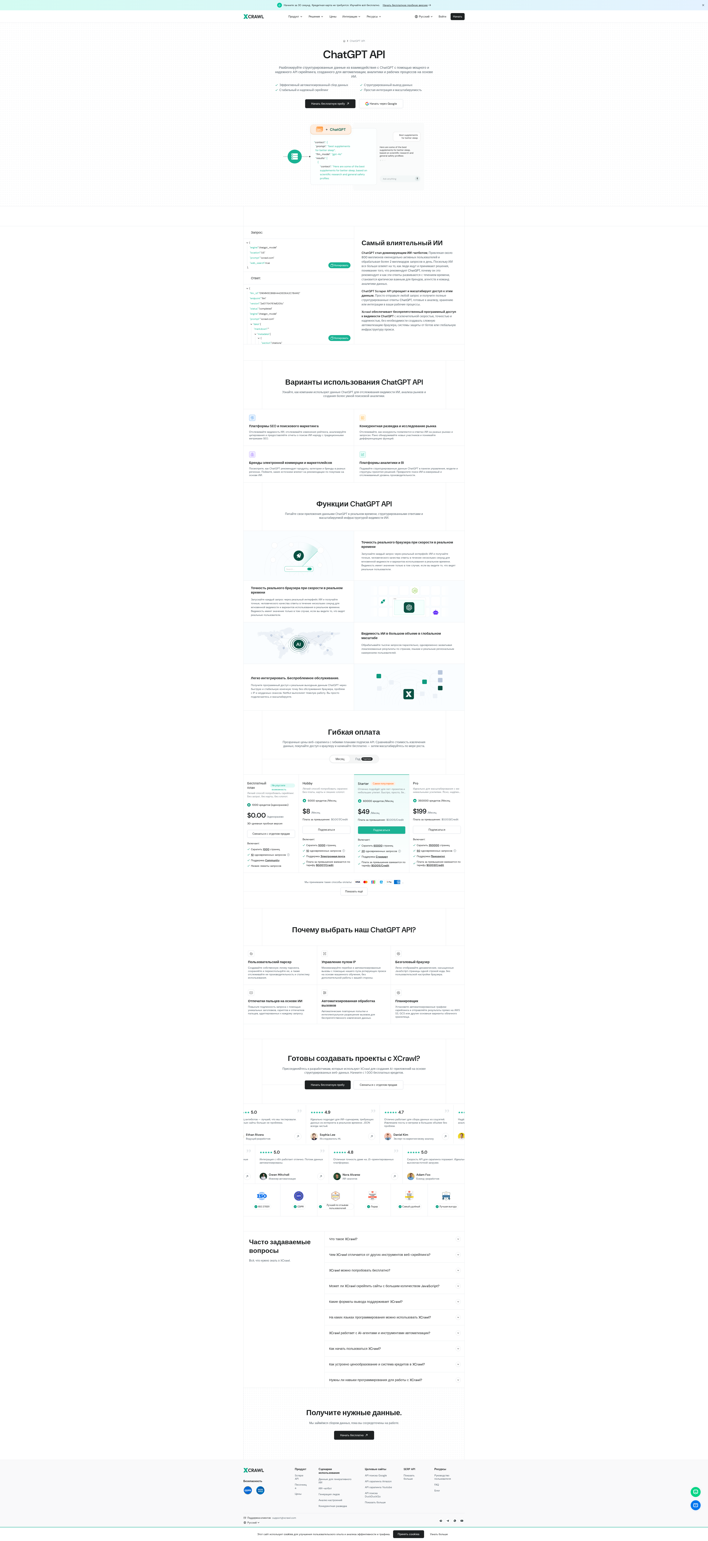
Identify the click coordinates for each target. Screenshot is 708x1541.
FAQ (436, 1484)
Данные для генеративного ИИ (335, 1480)
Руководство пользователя (442, 1477)
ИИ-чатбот (325, 1488)
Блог (437, 1490)
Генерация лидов (329, 1494)
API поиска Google (376, 1475)
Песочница (301, 1486)
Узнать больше (439, 1534)
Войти (442, 16)
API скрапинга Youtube (378, 1487)
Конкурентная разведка (333, 1506)
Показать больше (375, 1502)
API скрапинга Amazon (378, 1481)
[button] (271, 834)
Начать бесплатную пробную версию (405, 5)
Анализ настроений (330, 1500)
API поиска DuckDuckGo (373, 1494)
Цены (298, 1493)
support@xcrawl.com (284, 1517)
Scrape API (299, 1477)
